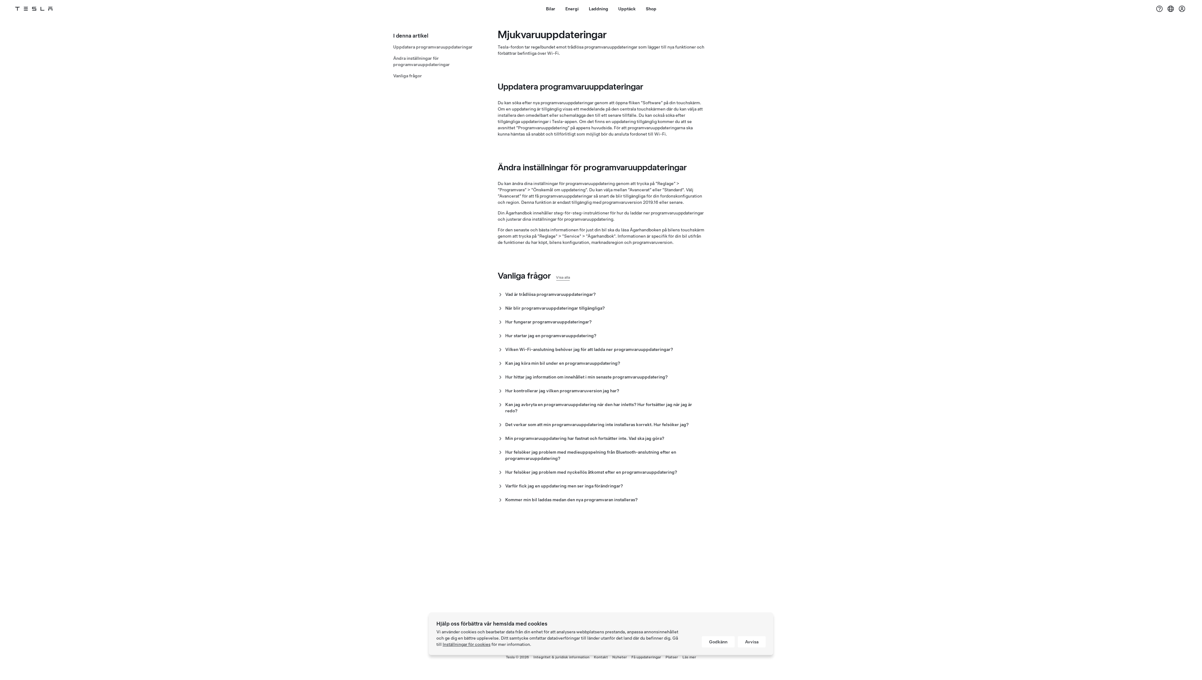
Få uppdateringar (646, 657)
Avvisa (751, 641)
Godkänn (718, 641)
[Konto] (1182, 9)
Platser (671, 657)
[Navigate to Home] (34, 9)
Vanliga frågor (407, 75)
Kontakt (601, 657)
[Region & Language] (1171, 9)
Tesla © (517, 657)
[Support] (1159, 9)
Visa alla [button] (563, 277)
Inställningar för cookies (467, 644)
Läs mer (689, 657)
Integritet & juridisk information (561, 657)
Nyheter (619, 657)
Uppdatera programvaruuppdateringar (433, 46)
